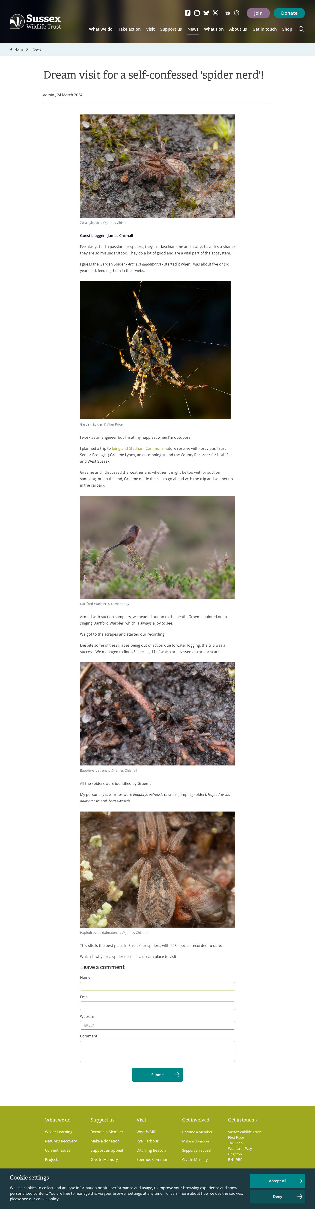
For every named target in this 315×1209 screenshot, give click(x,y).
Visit (150, 29)
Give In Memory (104, 1159)
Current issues (57, 1150)
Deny (277, 1196)
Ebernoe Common (152, 1159)
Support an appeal (107, 1150)
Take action (129, 29)
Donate (289, 13)
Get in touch (265, 29)
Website (87, 1016)
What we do (101, 29)
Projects (52, 1159)
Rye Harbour (148, 1141)
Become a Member (107, 1131)
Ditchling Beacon (151, 1150)
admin (49, 94)
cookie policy (47, 1198)
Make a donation (105, 1141)
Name (85, 977)
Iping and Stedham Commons (137, 448)
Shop (287, 29)
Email (84, 996)
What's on (214, 29)
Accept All (277, 1180)
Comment (88, 1036)
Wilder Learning (58, 1131)
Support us (171, 29)
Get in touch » (242, 1120)
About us (238, 29)
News (193, 29)
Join (258, 13)
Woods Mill (146, 1131)
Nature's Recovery (61, 1141)
